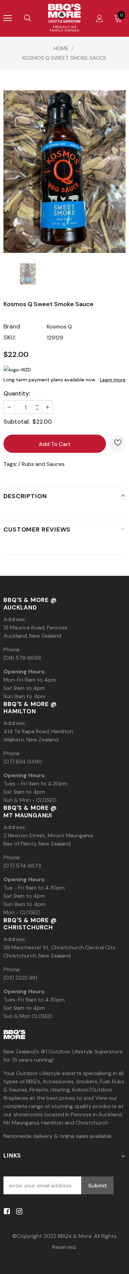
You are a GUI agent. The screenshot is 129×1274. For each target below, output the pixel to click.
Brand (11, 326)
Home (61, 48)
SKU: (9, 337)
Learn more (113, 380)
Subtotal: (16, 421)
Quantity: (16, 393)
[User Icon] (99, 18)
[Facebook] (5, 1211)
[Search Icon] (27, 18)
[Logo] (64, 13)
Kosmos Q (59, 326)
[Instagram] (18, 1211)
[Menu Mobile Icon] (7, 18)
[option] (64, 171)
